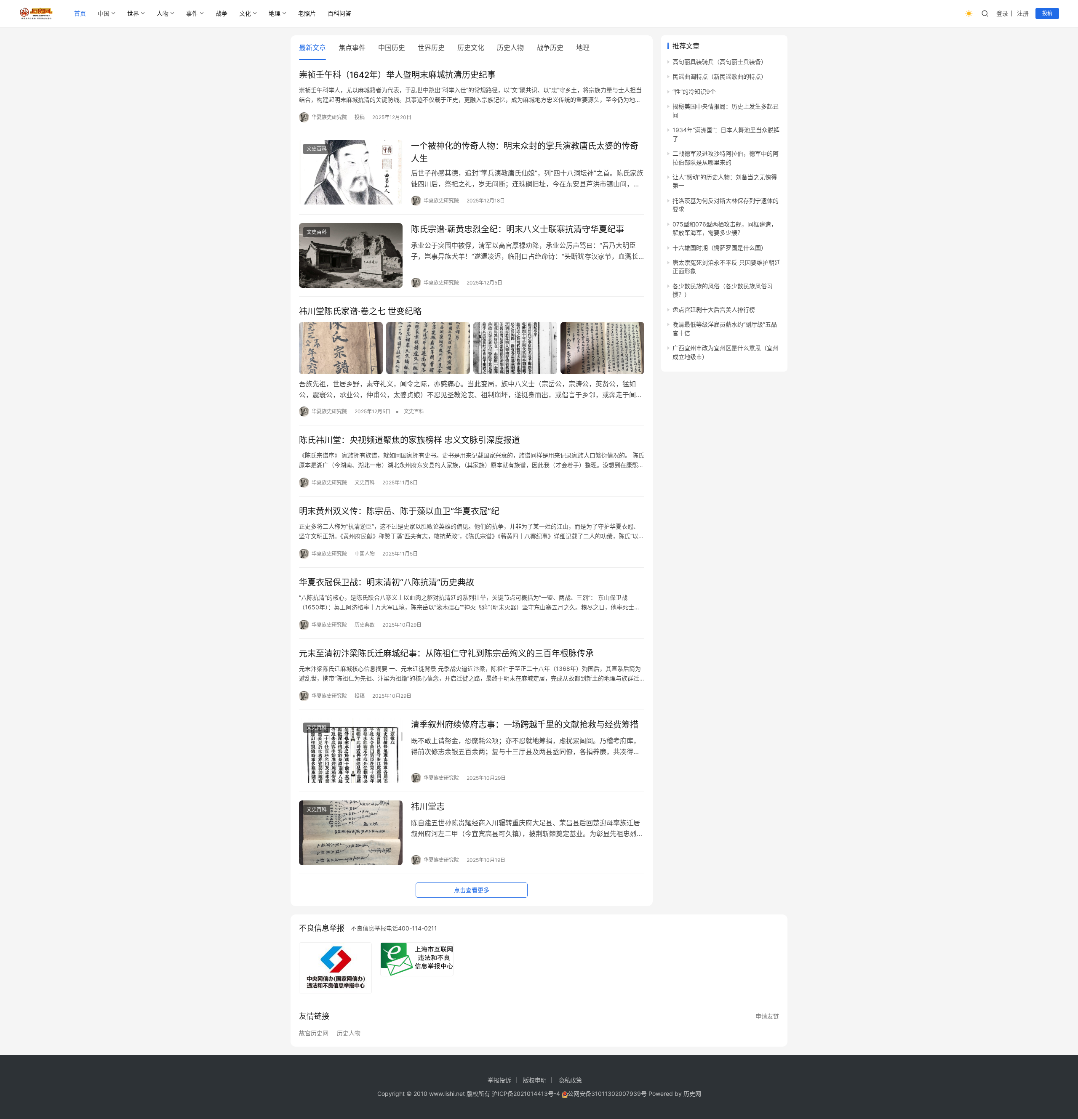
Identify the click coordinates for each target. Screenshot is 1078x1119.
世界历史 (431, 47)
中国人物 (365, 553)
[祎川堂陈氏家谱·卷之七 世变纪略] (471, 348)
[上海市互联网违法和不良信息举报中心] (416, 959)
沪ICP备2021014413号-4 (527, 1093)
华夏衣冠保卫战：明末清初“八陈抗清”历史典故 (386, 582)
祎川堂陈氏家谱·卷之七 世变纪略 (360, 311)
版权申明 (535, 1080)
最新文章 (312, 47)
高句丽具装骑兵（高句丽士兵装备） (719, 61)
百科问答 (339, 13)
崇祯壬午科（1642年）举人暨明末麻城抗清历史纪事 (397, 75)
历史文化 (470, 47)
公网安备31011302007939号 (607, 1093)
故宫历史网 (313, 1033)
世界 (133, 13)
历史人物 (510, 47)
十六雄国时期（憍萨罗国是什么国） (719, 247)
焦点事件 (352, 47)
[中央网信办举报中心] (335, 968)
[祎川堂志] (351, 832)
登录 (1002, 13)
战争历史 (549, 47)
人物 (162, 13)
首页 (80, 13)
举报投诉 (499, 1080)
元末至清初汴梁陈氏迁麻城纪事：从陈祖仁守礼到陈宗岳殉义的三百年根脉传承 (446, 654)
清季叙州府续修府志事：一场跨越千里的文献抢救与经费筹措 (524, 725)
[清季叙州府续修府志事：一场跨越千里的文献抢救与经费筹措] (351, 750)
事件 (192, 13)
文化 (245, 13)
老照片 (307, 13)
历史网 (692, 1093)
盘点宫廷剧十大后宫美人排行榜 (713, 309)
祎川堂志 (428, 807)
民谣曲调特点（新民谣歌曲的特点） (719, 76)
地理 (274, 13)
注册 (1023, 13)
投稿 (1047, 13)
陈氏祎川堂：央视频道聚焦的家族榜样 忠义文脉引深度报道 (409, 440)
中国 (103, 13)
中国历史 (391, 47)
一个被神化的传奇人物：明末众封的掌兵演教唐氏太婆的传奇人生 (524, 152)
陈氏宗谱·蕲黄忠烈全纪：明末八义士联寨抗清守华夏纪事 (517, 229)
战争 (221, 13)
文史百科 (317, 149)
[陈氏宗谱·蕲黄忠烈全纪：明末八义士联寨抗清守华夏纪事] (351, 255)
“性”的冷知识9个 (694, 91)
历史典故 (365, 625)
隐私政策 (570, 1080)
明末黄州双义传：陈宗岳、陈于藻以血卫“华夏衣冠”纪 (399, 511)
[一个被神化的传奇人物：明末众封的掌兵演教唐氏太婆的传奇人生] (351, 172)
